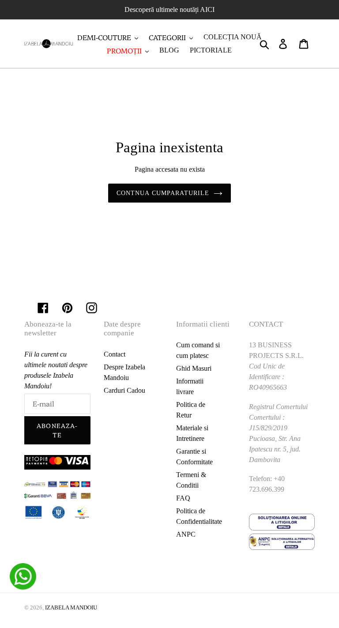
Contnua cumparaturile (163, 193)
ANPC (186, 534)
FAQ (183, 498)
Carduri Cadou (124, 390)
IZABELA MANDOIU (71, 607)
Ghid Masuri (193, 368)
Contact (114, 354)
